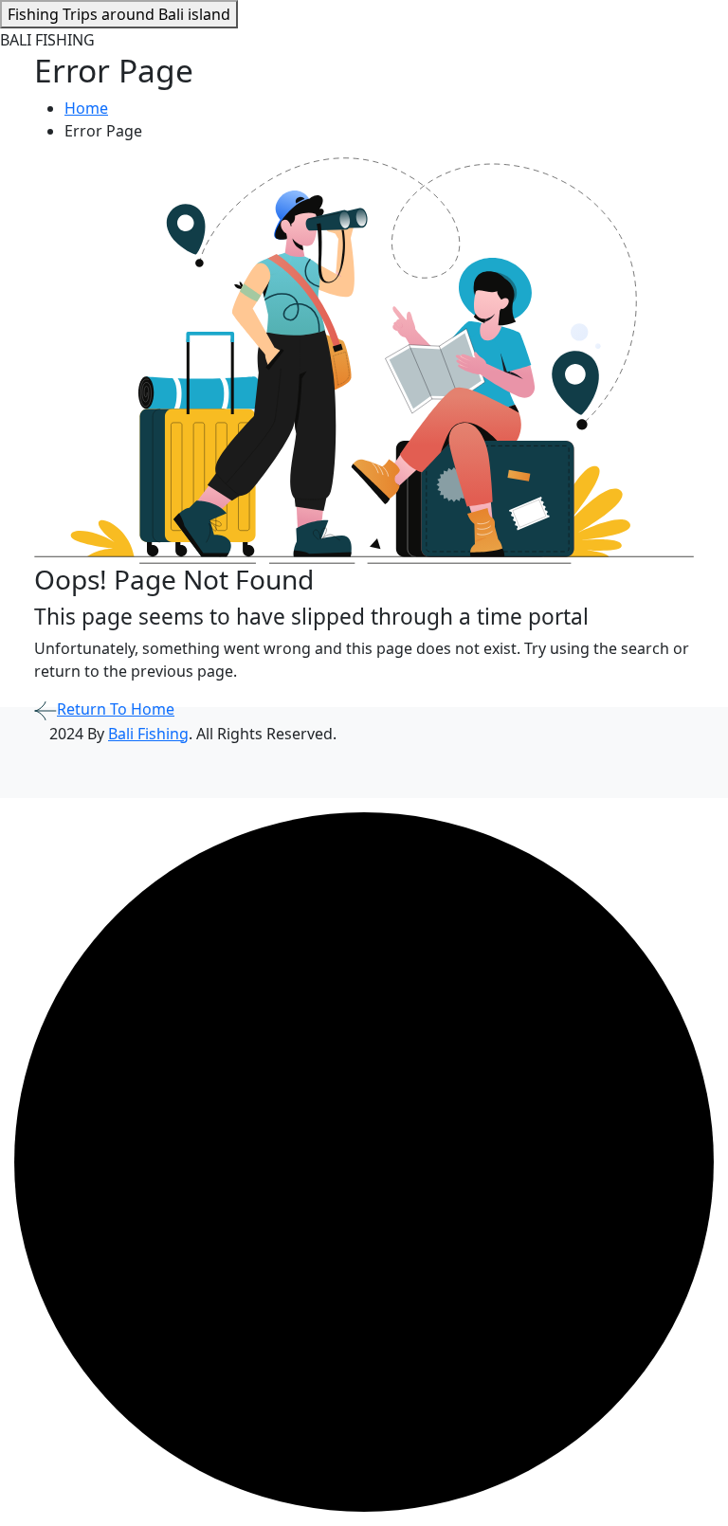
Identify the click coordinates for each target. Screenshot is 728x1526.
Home (86, 108)
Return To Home (115, 709)
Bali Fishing (148, 733)
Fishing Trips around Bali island (119, 14)
